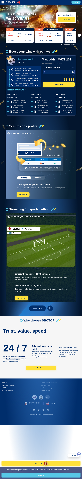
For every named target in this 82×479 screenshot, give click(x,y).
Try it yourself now (51, 67)
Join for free (41, 368)
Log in (76, 2)
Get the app (22, 298)
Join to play (66, 19)
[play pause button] (50, 308)
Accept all (41, 475)
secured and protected (69, 350)
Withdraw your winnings (39, 356)
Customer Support (13, 359)
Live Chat (73, 455)
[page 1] (37, 308)
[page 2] (41, 308)
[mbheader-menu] (3, 2)
